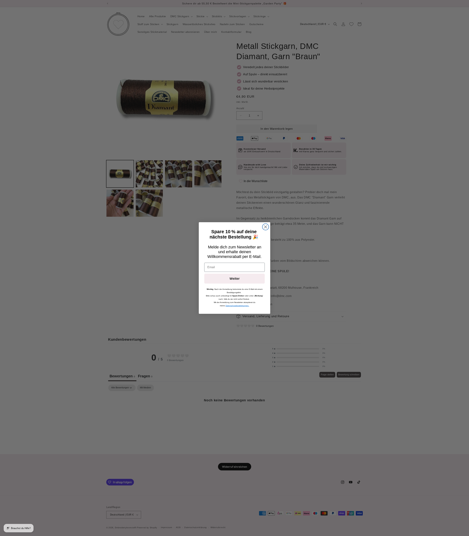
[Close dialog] (265, 227)
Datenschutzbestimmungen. (237, 306)
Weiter (235, 278)
